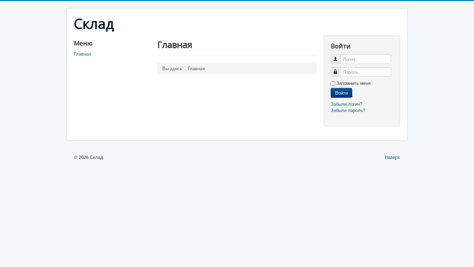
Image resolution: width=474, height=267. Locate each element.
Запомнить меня (353, 83)
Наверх (392, 157)
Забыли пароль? (348, 110)
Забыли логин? (346, 103)
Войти (341, 92)
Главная (82, 54)
